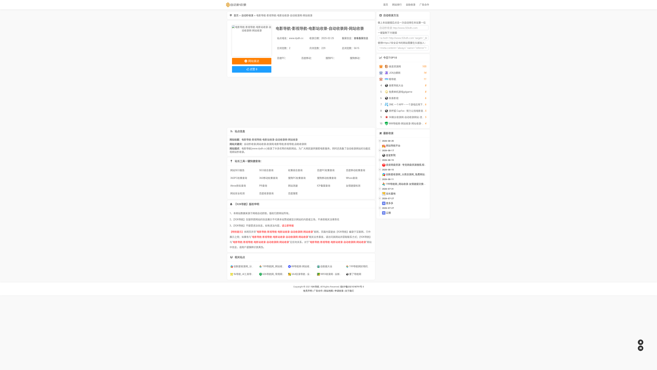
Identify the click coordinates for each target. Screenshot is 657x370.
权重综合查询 (295, 170)
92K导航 (315, 286)
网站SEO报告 (237, 170)
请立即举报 (288, 225)
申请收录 (338, 290)
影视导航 (289, 144)
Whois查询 (351, 178)
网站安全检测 (237, 193)
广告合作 (424, 4)
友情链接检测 (353, 185)
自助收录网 (300, 144)
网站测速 (293, 185)
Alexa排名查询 (238, 185)
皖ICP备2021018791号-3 (352, 286)
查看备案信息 (361, 38)
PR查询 (263, 185)
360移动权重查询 (268, 178)
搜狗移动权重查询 (326, 178)
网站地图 (328, 290)
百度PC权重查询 (325, 170)
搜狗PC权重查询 (297, 178)
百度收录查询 (266, 193)
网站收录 (261, 144)
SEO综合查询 (266, 170)
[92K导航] (236, 4)
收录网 (270, 144)
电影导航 (279, 144)
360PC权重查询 (238, 178)
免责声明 (307, 290)
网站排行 (397, 4)
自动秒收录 (247, 15)
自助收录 (410, 4)
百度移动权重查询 (355, 170)
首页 (385, 4)
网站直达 (253, 61)
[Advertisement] (301, 102)
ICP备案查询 (323, 185)
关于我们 (349, 290)
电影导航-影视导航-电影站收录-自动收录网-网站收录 (270, 139)
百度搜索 (293, 193)
